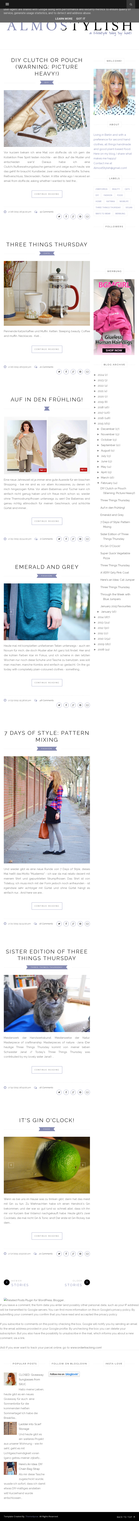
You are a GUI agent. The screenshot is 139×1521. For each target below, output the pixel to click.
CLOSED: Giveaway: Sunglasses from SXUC (31, 1422)
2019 (101, 402)
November (108, 434)
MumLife (124, 201)
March (105, 477)
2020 (101, 396)
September (108, 445)
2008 (101, 649)
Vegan (129, 207)
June (104, 461)
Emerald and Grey (47, 559)
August (105, 450)
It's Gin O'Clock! (47, 1163)
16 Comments (46, 966)
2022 (101, 385)
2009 (101, 644)
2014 (101, 617)
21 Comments (46, 359)
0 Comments (46, 531)
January (106, 611)
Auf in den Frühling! (47, 391)
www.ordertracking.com (85, 1390)
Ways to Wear (103, 213)
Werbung (120, 213)
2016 (101, 418)
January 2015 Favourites (115, 606)
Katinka (110, 201)
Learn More (64, 18)
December (108, 429)
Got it (80, 18)
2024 (101, 375)
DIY (47, 82)
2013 (100, 622)
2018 (101, 407)
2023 (101, 380)
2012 (100, 628)
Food (46, 1171)
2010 (101, 638)
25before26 (101, 189)
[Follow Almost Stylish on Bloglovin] (64, 1418)
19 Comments (46, 212)
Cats (47, 253)
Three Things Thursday (47, 244)
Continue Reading (47, 194)
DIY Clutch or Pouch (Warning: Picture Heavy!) (47, 67)
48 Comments (46, 743)
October (106, 439)
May (103, 466)
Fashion (46, 568)
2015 (100, 423)
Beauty (116, 189)
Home (99, 201)
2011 (100, 633)
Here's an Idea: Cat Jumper (117, 579)
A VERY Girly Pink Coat (114, 572)
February (106, 483)
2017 (100, 412)
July (103, 456)
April (104, 472)
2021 (100, 391)
